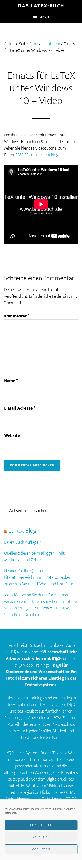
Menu (44, 17)
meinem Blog (47, 155)
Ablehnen (41, 837)
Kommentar (17, 316)
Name (11, 381)
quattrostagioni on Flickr (28, 792)
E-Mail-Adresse (19, 408)
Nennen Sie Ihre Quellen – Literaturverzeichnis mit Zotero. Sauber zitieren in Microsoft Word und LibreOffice (39, 577)
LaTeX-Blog (23, 530)
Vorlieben (41, 849)
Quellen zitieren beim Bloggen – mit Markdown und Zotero (34, 557)
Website (12, 435)
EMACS (22, 155)
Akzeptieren (41, 825)
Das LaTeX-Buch (41, 6)
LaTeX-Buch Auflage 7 (22, 542)
